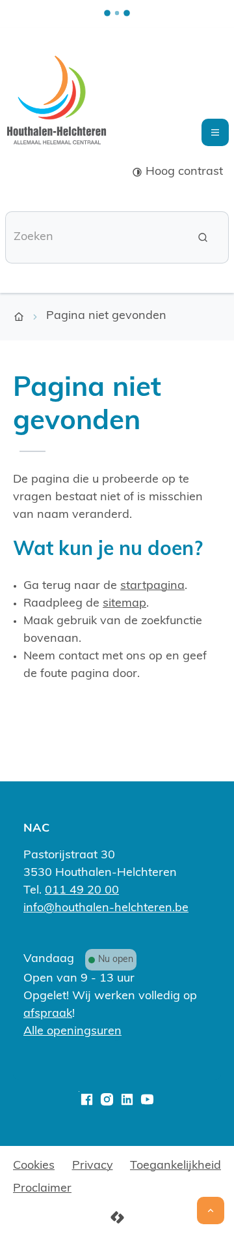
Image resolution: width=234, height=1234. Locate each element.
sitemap (124, 604)
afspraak (47, 1014)
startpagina (152, 586)
